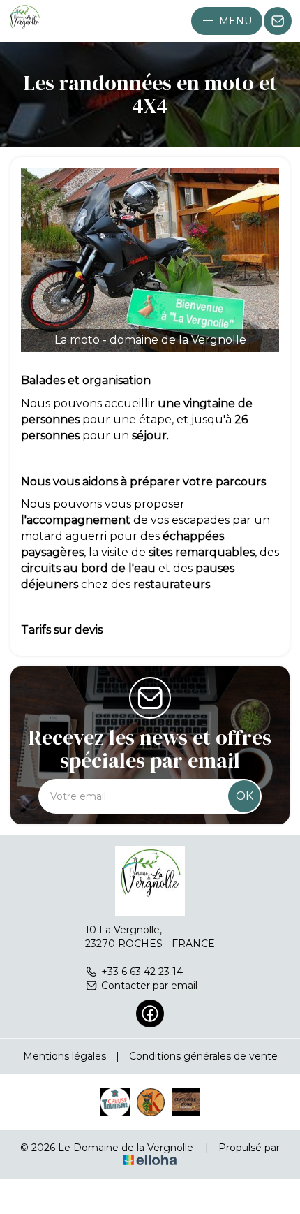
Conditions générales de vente (203, 1056)
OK (244, 796)
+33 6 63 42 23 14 (142, 971)
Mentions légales (64, 1056)
